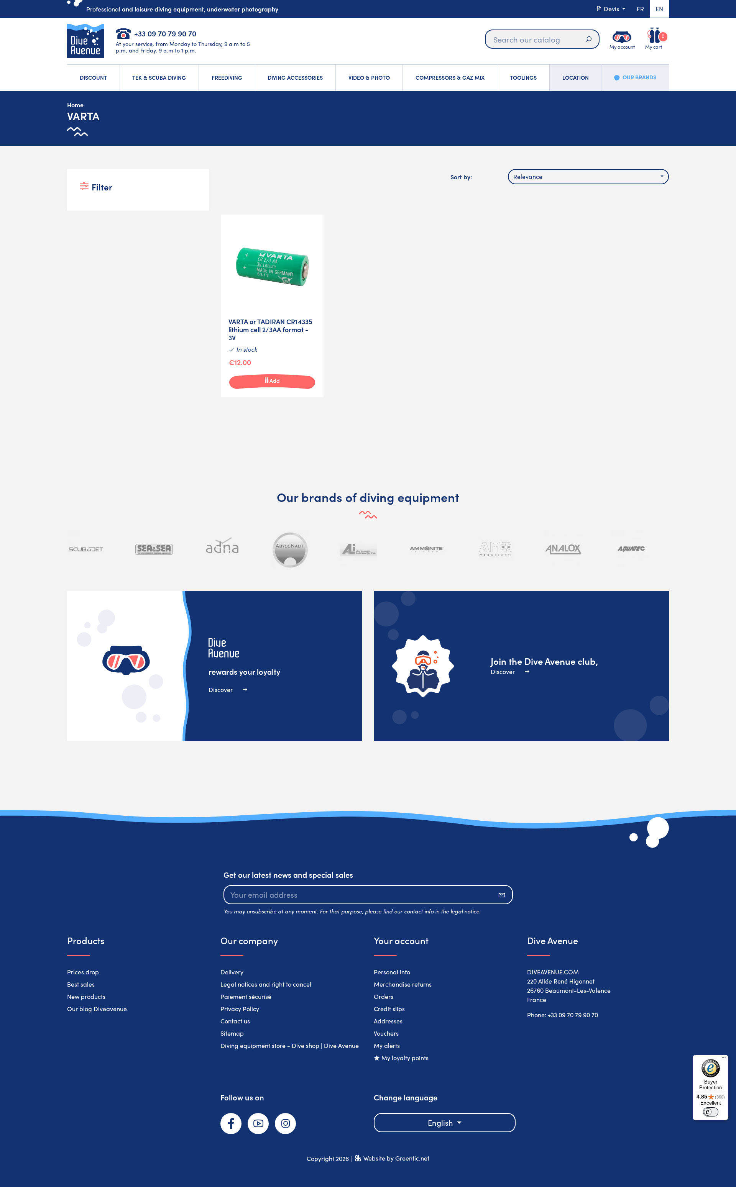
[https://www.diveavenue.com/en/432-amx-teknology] (495, 549)
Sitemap (232, 1033)
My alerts (387, 1045)
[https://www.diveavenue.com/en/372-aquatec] (631, 549)
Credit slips (389, 1009)
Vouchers (386, 1033)
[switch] (710, 1112)
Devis (611, 9)
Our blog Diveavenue (97, 1009)
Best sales (81, 984)
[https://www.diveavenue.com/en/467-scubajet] (86, 549)
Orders (383, 996)
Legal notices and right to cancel (265, 984)
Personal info (392, 972)
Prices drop (83, 972)
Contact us (235, 1021)
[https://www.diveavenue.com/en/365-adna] (222, 549)
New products (86, 996)
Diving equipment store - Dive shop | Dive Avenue (289, 1045)
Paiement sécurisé (245, 996)
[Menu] (723, 1059)
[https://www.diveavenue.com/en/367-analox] (563, 549)
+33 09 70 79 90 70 (165, 33)
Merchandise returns (403, 984)
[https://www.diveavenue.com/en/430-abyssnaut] (290, 549)
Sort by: (461, 176)
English (441, 1122)
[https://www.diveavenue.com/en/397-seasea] (154, 549)
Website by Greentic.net (396, 1158)
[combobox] (588, 176)
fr (640, 9)
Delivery (231, 972)
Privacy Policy (239, 1009)
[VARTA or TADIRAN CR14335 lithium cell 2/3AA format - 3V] (272, 306)
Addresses (388, 1021)
